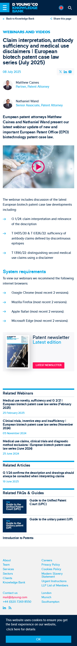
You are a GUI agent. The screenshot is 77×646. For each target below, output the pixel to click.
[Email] (70, 72)
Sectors (8, 573)
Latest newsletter (49, 365)
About (7, 560)
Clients (7, 578)
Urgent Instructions (54, 581)
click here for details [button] (20, 629)
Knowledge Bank (14, 582)
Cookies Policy (51, 569)
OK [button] (38, 639)
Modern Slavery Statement (52, 575)
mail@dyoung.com (15, 597)
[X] (60, 72)
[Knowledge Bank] (26, 9)
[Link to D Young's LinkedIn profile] (5, 607)
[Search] (69, 7)
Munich (46, 597)
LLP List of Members (54, 585)
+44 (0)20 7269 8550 (17, 602)
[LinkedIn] (65, 72)
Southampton (50, 602)
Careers (46, 560)
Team (6, 564)
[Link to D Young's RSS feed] (11, 607)
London (46, 593)
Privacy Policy (50, 564)
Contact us (10, 593)
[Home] (26, 4)
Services (8, 569)
